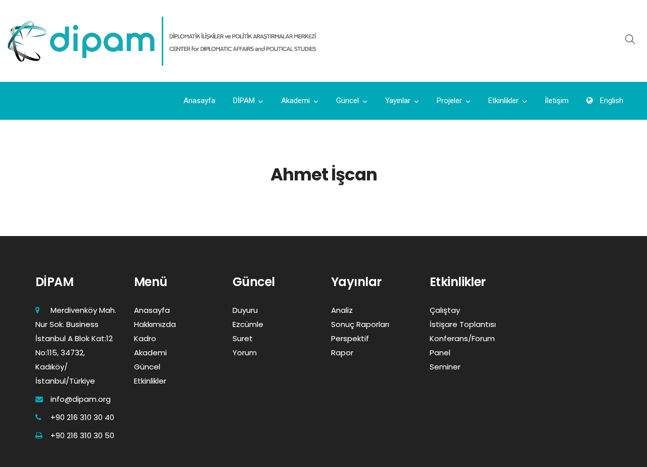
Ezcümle (248, 324)
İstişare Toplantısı (463, 324)
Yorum (245, 352)
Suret (243, 338)
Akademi (295, 100)
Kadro (145, 338)
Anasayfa (199, 100)
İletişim (557, 100)
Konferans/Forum (462, 338)
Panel (440, 352)
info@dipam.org (81, 399)
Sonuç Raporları (360, 324)
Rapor (342, 352)
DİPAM (244, 100)
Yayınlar (397, 100)
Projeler (449, 100)
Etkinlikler (503, 100)
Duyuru (245, 310)
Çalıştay (445, 310)
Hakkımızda (155, 324)
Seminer (445, 366)
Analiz (342, 310)
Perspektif (350, 338)
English (610, 100)
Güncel (347, 100)
